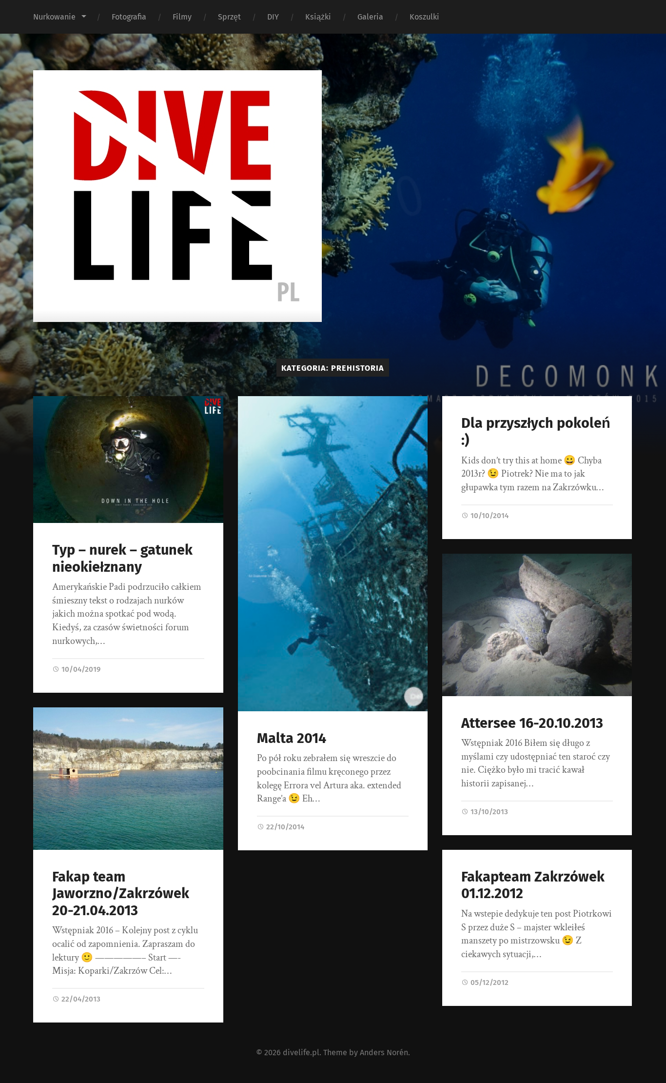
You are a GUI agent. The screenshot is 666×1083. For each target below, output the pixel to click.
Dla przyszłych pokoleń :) (535, 432)
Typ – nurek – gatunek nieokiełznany (122, 559)
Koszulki (424, 16)
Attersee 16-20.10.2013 (532, 723)
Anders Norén (384, 1052)
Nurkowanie (54, 16)
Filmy (182, 16)
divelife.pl (301, 1052)
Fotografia (129, 16)
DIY (273, 16)
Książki (318, 16)
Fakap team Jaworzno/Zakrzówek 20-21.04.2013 (120, 893)
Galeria (370, 16)
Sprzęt (229, 16)
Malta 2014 (291, 738)
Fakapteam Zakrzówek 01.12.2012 (533, 885)
